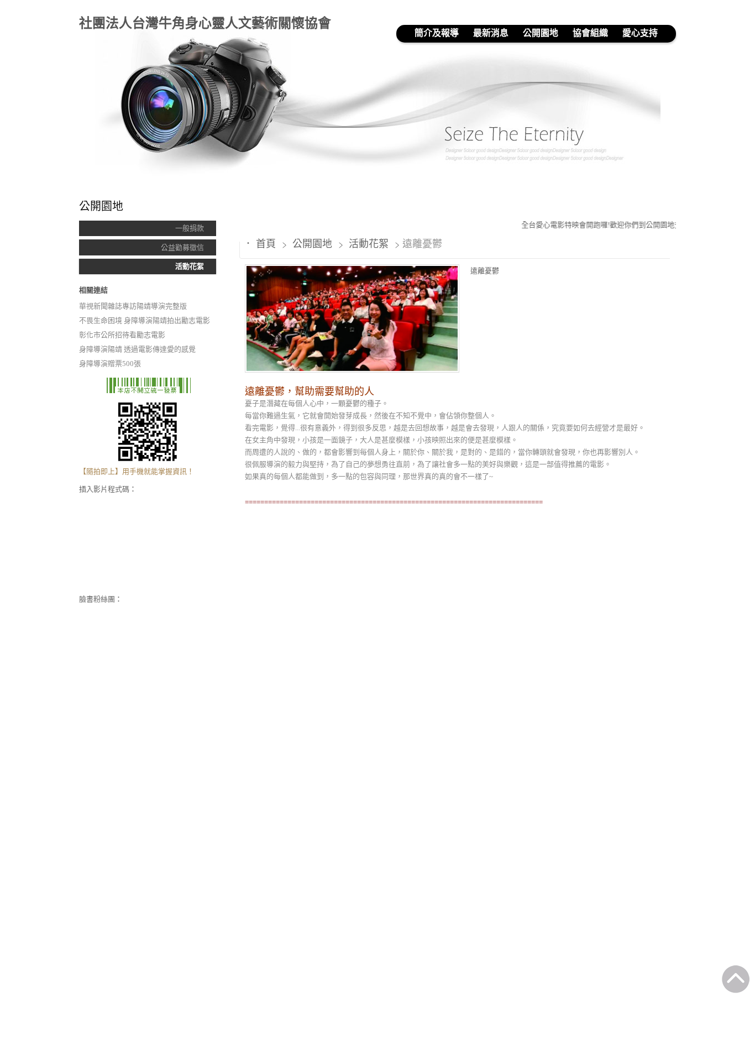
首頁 (266, 243)
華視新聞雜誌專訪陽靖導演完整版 (133, 306)
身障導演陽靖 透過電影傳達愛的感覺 (137, 349)
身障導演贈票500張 (110, 363)
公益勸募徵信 (182, 247)
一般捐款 (189, 228)
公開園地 (313, 243)
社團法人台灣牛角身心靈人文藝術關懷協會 (205, 23)
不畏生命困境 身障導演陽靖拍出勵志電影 (144, 320)
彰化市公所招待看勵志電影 (122, 335)
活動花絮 (189, 266)
